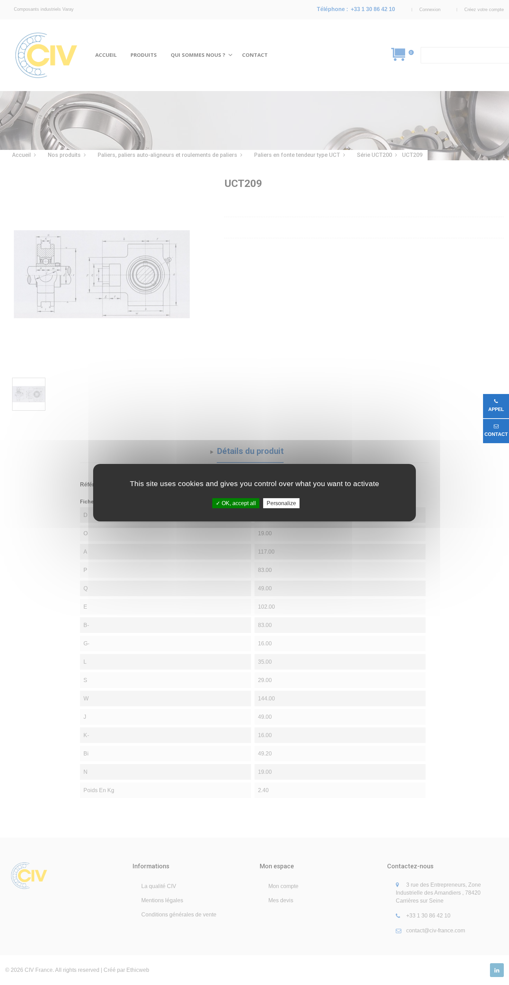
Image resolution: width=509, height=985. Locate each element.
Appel (496, 409)
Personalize (281, 503)
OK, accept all (238, 503)
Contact (496, 434)
